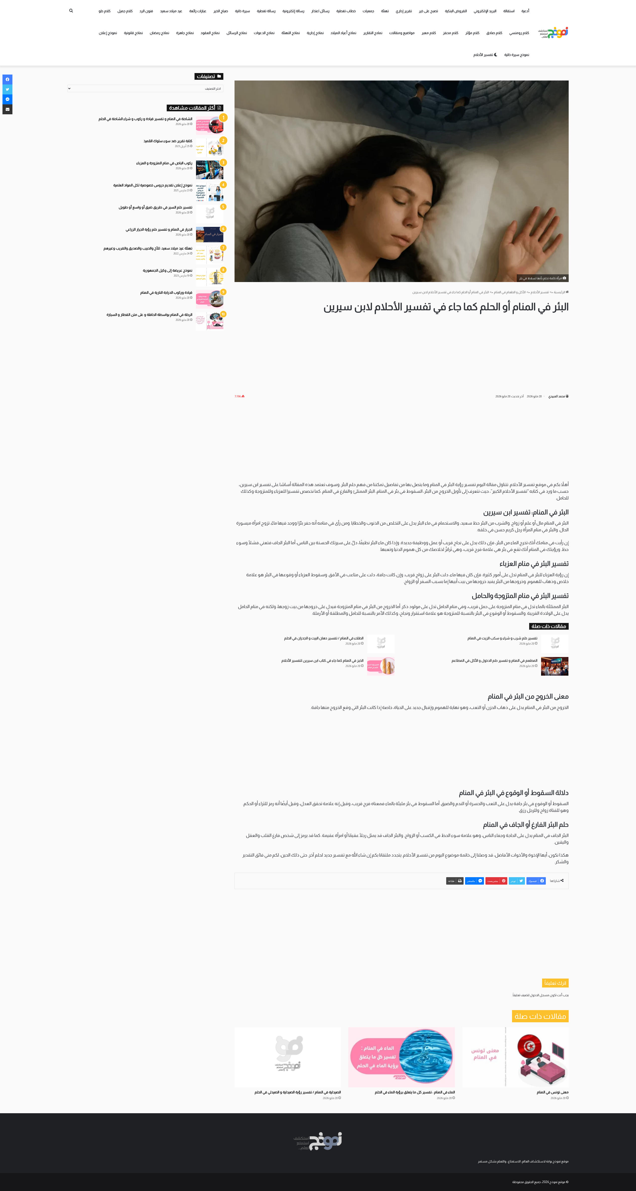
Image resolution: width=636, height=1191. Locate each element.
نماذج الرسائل (237, 33)
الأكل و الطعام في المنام (510, 292)
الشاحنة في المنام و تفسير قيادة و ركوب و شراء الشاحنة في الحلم (145, 119)
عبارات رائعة (197, 11)
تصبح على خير (428, 11)
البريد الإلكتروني (485, 11)
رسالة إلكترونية (293, 11)
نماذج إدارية (315, 33)
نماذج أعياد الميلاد (343, 33)
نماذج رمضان (159, 33)
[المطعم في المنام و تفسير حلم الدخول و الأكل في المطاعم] (554, 666)
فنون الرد (146, 11)
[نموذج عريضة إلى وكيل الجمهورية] (209, 277)
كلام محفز (450, 33)
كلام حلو (105, 11)
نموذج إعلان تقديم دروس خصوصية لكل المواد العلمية (152, 185)
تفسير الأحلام (484, 55)
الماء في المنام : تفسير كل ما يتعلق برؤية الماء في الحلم (415, 1092)
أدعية (525, 11)
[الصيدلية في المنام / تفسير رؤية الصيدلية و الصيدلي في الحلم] (288, 1057)
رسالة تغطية (266, 11)
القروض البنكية (456, 11)
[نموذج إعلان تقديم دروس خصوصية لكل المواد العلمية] (209, 192)
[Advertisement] (401, 353)
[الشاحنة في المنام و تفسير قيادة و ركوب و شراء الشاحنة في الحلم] (209, 125)
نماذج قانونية (133, 33)
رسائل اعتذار (320, 11)
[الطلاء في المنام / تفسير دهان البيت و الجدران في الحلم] (381, 644)
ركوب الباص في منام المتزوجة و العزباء (164, 163)
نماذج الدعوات (264, 33)
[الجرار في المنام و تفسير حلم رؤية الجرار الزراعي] (209, 234)
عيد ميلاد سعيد (171, 11)
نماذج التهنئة (290, 33)
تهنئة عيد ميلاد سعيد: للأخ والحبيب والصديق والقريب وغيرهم (148, 248)
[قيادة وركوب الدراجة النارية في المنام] (209, 299)
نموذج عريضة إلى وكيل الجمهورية (167, 270)
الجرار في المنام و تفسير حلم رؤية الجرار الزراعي (159, 229)
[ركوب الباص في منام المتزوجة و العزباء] (209, 170)
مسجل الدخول (539, 995)
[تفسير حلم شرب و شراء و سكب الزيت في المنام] (554, 644)
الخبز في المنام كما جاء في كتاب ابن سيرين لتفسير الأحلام (322, 660)
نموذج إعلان (108, 33)
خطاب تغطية (346, 11)
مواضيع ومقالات (402, 33)
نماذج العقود (210, 33)
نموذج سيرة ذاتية (516, 55)
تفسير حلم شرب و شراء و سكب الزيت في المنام (502, 638)
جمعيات (368, 11)
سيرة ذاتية (242, 11)
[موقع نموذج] (553, 33)
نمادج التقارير (372, 33)
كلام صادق (494, 33)
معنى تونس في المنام (553, 1092)
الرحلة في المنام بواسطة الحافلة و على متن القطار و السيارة (149, 315)
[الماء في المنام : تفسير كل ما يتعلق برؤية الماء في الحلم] (401, 1057)
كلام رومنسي (519, 33)
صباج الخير (220, 11)
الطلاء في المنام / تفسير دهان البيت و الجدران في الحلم (323, 638)
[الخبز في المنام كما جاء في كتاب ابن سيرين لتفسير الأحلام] (381, 666)
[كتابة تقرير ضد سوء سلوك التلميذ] (209, 147)
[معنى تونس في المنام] (515, 1057)
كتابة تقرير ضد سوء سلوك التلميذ (168, 141)
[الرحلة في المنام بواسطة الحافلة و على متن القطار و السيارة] (209, 321)
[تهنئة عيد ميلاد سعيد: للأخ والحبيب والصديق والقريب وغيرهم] (209, 255)
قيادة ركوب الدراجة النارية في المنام (166, 292)
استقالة (509, 11)
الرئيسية (560, 292)
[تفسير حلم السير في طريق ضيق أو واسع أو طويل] (209, 214)
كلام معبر (429, 33)
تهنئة (385, 11)
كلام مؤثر (472, 33)
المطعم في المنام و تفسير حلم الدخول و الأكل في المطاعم (494, 660)
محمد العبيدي (556, 396)
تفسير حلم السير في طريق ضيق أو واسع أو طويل (155, 207)
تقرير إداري (404, 11)
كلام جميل (125, 11)
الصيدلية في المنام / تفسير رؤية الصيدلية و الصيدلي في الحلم (298, 1092)
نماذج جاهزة (185, 33)
